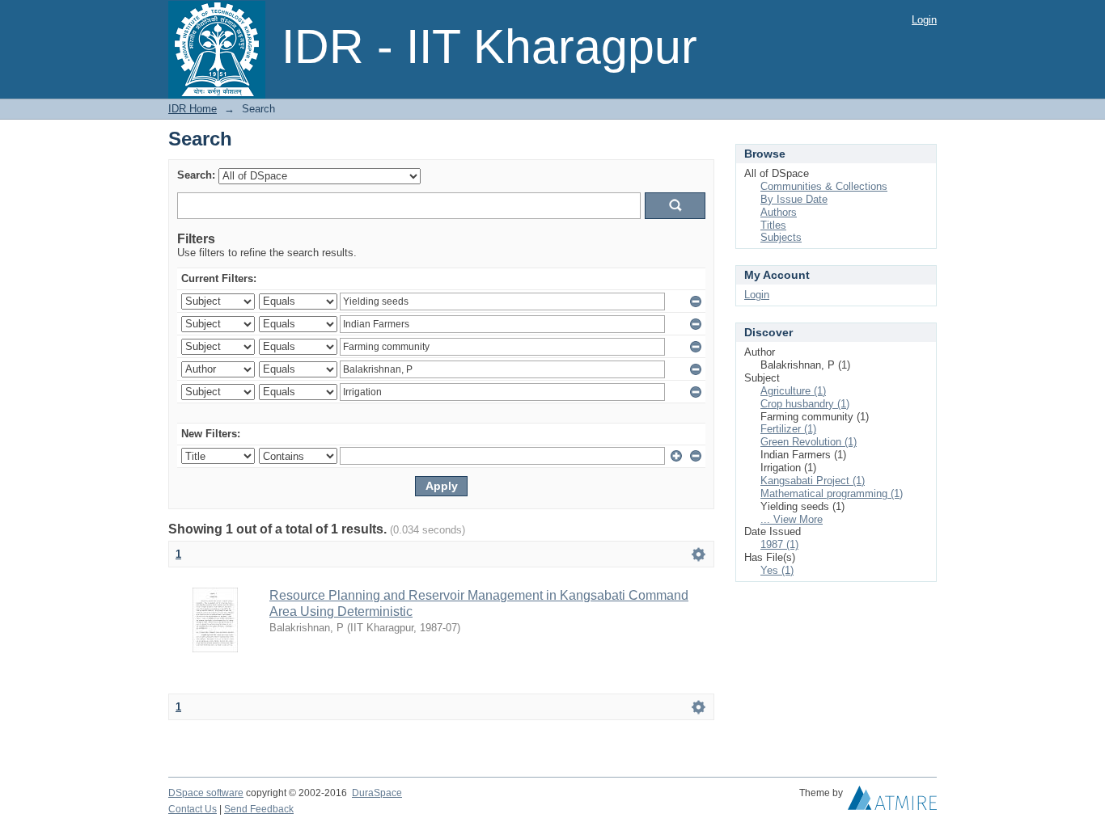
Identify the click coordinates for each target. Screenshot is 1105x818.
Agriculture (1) (793, 391)
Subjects (781, 237)
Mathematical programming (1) (831, 493)
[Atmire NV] (892, 801)
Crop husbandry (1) (804, 404)
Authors (778, 212)
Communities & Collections (823, 186)
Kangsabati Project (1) (812, 480)
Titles (773, 225)
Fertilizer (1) (788, 429)
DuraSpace (377, 793)
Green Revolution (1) (808, 442)
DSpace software (205, 793)
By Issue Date (794, 199)
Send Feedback (259, 809)
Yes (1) (777, 570)
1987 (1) (779, 544)
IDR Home (192, 109)
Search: (196, 175)
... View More (791, 519)
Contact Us (192, 809)
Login (924, 20)
